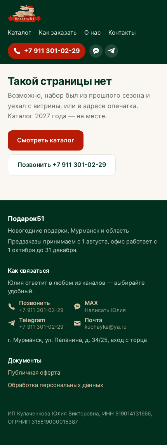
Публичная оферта (34, 372)
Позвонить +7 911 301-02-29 (61, 164)
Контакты (122, 32)
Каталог (19, 32)
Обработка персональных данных (55, 385)
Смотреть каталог (45, 140)
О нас (92, 32)
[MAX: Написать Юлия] (96, 51)
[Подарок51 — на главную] (24, 14)
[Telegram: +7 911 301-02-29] (111, 51)
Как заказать (58, 32)
